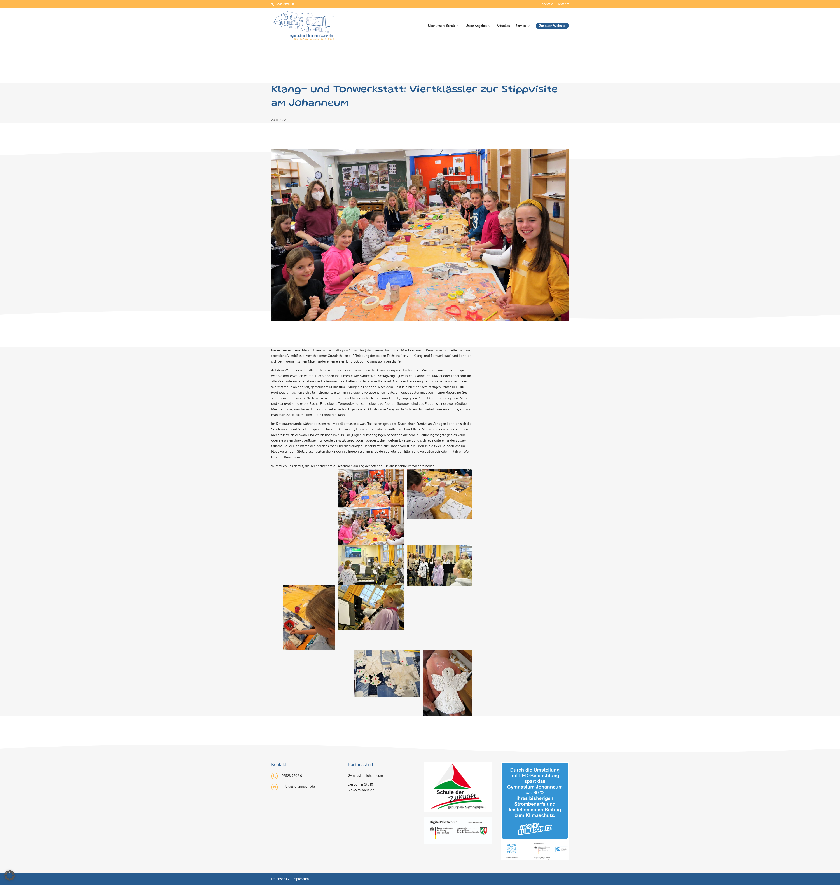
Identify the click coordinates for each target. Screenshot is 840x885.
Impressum (300, 879)
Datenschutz (280, 879)
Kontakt (547, 4)
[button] (9, 875)
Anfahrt (563, 4)
